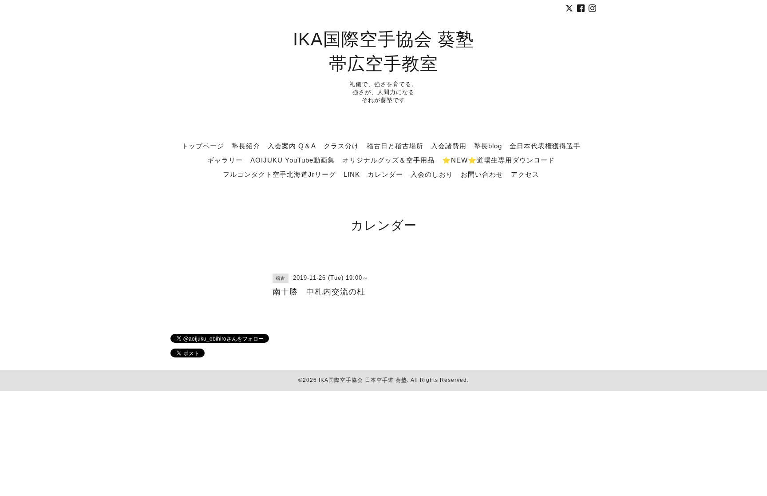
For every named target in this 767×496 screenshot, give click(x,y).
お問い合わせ (482, 174)
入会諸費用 (449, 146)
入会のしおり (432, 174)
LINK (352, 174)
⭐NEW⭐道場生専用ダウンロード (498, 160)
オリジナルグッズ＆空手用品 (388, 160)
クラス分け (341, 146)
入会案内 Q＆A (292, 146)
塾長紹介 (246, 146)
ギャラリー (225, 160)
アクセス (525, 174)
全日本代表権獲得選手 (545, 146)
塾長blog (488, 146)
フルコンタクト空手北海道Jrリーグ (279, 174)
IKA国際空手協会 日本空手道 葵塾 (363, 380)
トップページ (203, 146)
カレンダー (385, 174)
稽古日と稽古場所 (395, 146)
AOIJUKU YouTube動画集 (292, 160)
